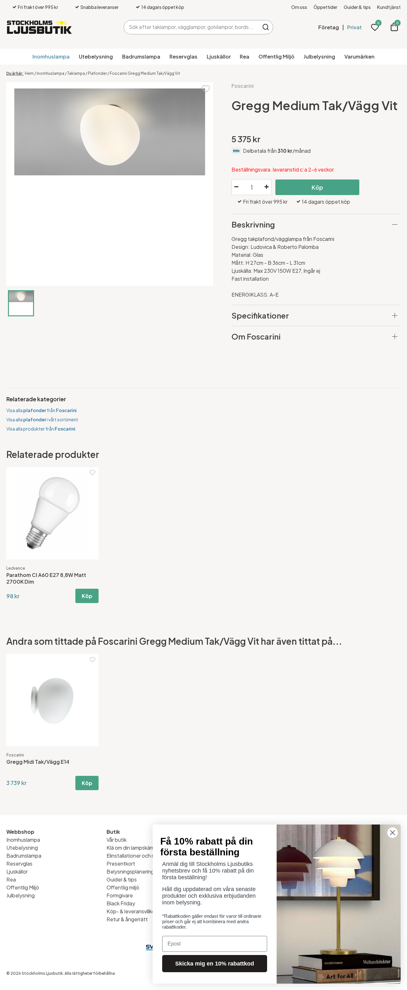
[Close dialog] (392, 832)
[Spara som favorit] (206, 88)
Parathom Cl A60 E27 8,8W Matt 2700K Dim (46, 578)
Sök (266, 27)
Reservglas (183, 56)
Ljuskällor (219, 56)
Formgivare (120, 895)
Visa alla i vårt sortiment (42, 419)
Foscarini (242, 85)
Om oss (299, 7)
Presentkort (121, 863)
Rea (244, 56)
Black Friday (121, 903)
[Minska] (236, 187)
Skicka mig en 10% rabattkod (214, 963)
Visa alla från (41, 410)
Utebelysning (96, 56)
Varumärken (359, 56)
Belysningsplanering (130, 871)
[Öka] (266, 187)
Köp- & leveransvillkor (132, 911)
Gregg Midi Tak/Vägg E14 (37, 761)
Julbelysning (319, 56)
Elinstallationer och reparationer (144, 855)
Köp (317, 187)
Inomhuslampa (51, 56)
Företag (328, 27)
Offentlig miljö (123, 887)
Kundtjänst (389, 7)
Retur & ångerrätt (127, 919)
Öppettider (325, 7)
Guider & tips (357, 7)
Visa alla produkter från (40, 429)
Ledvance (15, 568)
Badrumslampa (141, 56)
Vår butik (117, 839)
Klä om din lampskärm (131, 847)
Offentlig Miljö (276, 56)
